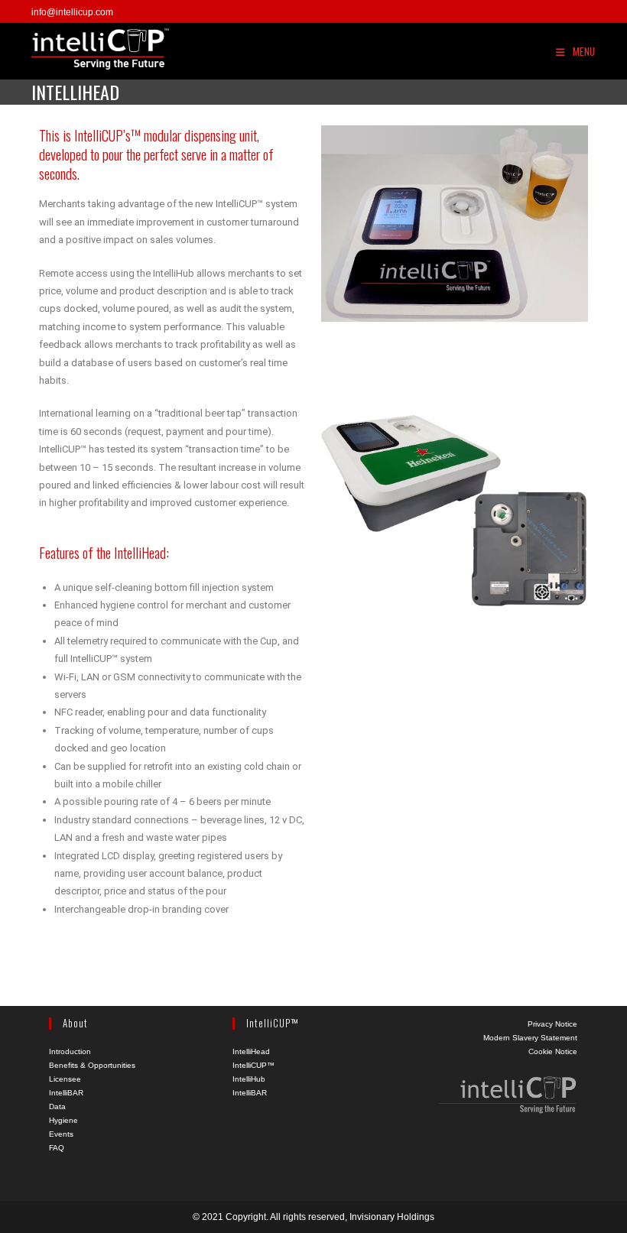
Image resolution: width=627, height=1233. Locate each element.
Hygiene (63, 1120)
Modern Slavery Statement (530, 1037)
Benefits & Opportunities (92, 1065)
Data (57, 1106)
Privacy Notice (552, 1024)
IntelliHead (251, 1051)
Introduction (70, 1051)
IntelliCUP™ (253, 1065)
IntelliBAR (66, 1093)
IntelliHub (248, 1079)
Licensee (65, 1079)
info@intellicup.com (72, 12)
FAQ (56, 1148)
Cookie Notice (552, 1051)
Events (61, 1134)
